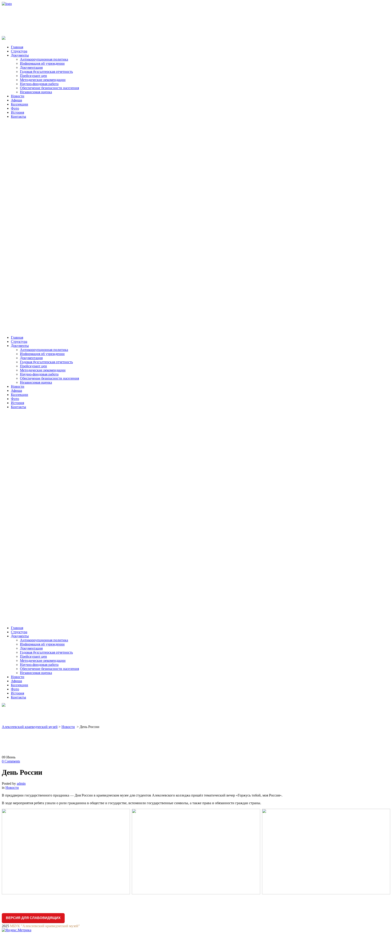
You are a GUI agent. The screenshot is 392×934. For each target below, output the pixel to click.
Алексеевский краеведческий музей (30, 727)
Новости (68, 727)
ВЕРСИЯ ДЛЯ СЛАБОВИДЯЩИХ (33, 918)
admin (21, 783)
